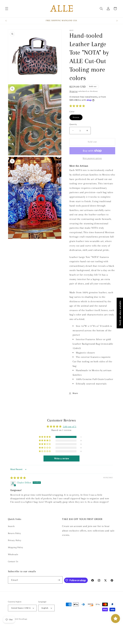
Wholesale (13, 554)
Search (11, 526)
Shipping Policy (15, 547)
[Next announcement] (117, 20)
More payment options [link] (92, 158)
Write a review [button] (61, 458)
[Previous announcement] (6, 20)
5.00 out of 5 (69, 426)
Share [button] (75, 393)
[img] (18, 477)
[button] (6, 8)
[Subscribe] (59, 580)
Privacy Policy (14, 540)
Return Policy (14, 533)
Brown (77, 118)
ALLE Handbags (21, 619)
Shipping (73, 91)
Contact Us (13, 561)
